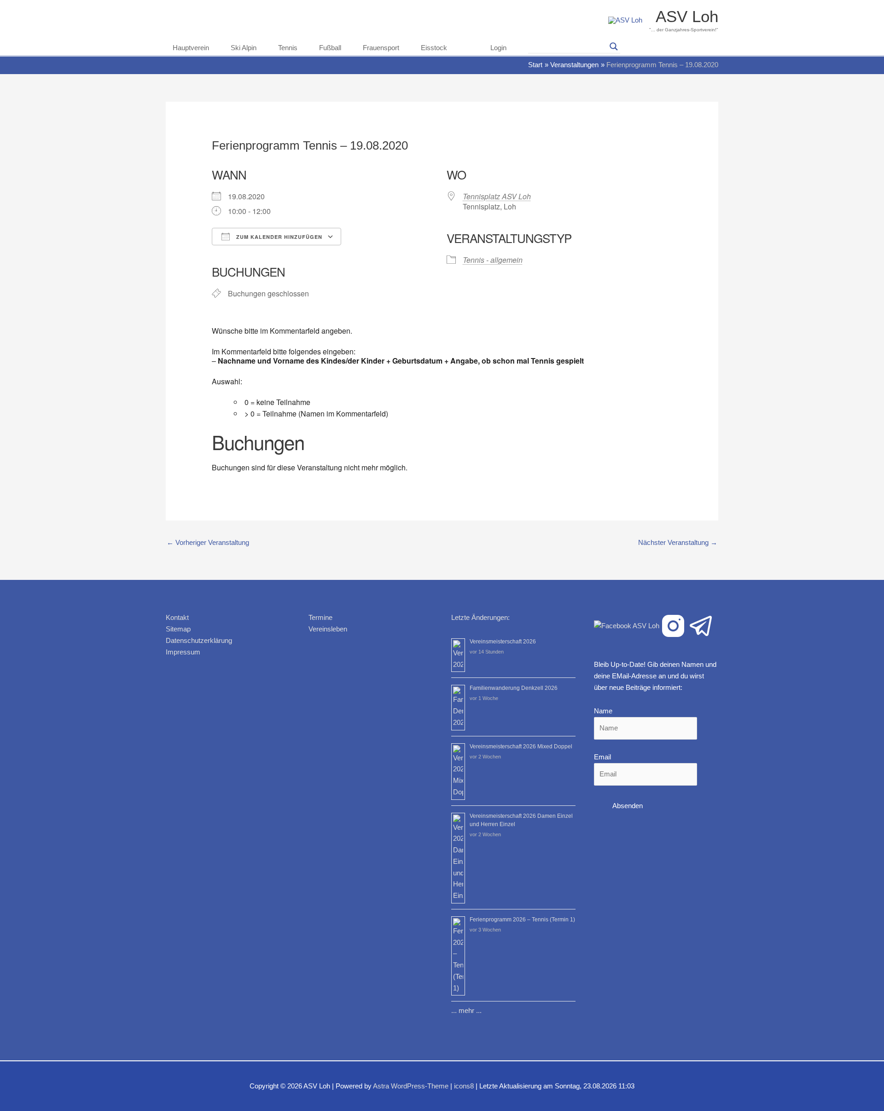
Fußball (330, 48)
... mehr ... (466, 1010)
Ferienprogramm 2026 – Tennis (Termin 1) (522, 919)
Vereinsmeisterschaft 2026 (503, 641)
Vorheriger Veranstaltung (208, 542)
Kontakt (177, 617)
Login (498, 48)
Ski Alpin (243, 48)
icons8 (464, 1086)
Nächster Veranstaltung (677, 542)
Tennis (287, 48)
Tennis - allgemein (493, 260)
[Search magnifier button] (613, 46)
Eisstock (434, 48)
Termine (320, 617)
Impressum (183, 652)
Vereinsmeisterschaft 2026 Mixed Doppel (521, 746)
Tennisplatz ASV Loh (497, 196)
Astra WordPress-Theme (410, 1086)
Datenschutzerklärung (199, 640)
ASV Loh (687, 16)
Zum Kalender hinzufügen (278, 236)
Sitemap (178, 629)
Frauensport (381, 48)
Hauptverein (191, 48)
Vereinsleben (327, 629)
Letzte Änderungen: (480, 617)
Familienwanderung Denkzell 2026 (514, 688)
